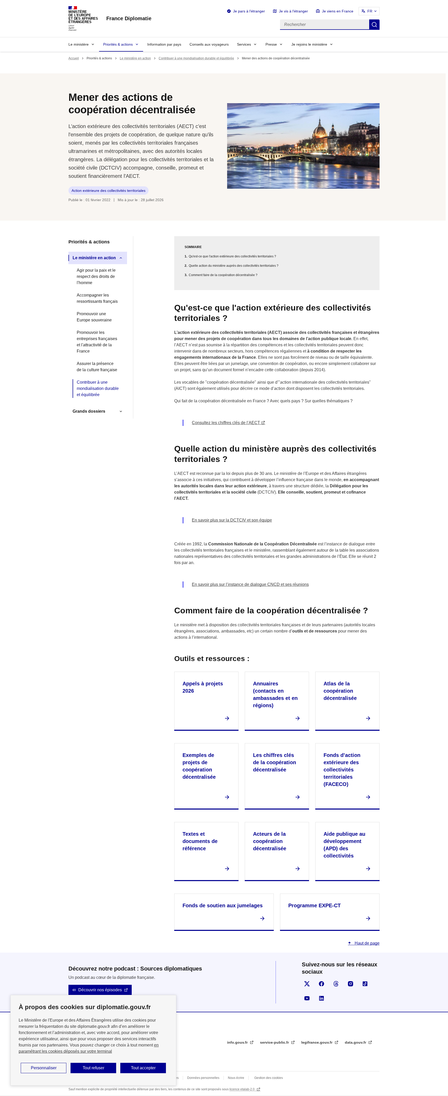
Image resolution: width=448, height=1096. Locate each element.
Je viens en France (337, 11)
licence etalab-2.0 (242, 1089)
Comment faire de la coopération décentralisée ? (223, 275)
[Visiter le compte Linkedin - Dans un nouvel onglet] (321, 998)
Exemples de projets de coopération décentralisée (199, 766)
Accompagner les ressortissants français (97, 298)
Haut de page (367, 943)
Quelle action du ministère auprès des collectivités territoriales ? (233, 266)
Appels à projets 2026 (203, 687)
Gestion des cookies (268, 1078)
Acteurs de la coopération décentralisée (269, 841)
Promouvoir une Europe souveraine (94, 317)
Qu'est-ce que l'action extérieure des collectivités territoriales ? (232, 256)
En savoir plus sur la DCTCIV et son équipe (232, 520)
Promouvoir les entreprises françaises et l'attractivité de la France (97, 341)
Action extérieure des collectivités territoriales (108, 190)
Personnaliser (44, 1068)
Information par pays (164, 44)
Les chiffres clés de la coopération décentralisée (274, 762)
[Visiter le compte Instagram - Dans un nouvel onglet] (350, 984)
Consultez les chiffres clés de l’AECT (226, 422)
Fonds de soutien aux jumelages (223, 905)
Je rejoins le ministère (309, 44)
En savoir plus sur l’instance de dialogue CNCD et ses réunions (250, 584)
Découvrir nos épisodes (100, 990)
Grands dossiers (89, 411)
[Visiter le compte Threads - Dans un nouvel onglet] (336, 984)
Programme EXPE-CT (314, 905)
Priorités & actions (118, 44)
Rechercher (374, 24)
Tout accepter (143, 1068)
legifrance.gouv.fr (317, 1042)
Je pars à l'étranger (249, 11)
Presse (271, 44)
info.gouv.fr (238, 1042)
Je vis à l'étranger (293, 11)
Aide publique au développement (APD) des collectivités (344, 845)
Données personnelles (203, 1078)
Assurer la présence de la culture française (97, 366)
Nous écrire (236, 1078)
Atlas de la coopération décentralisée (340, 691)
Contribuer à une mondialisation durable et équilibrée (196, 58)
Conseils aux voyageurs (209, 44)
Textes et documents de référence (200, 841)
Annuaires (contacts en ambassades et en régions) (275, 694)
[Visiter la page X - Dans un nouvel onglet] (307, 984)
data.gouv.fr (356, 1042)
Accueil (73, 58)
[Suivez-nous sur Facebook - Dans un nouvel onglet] (321, 984)
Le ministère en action (135, 58)
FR (369, 11)
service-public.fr (275, 1042)
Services (244, 44)
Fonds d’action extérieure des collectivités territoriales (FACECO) (342, 769)
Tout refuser (93, 1068)
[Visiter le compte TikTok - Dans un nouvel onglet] (365, 984)
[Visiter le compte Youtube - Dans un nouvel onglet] (307, 998)
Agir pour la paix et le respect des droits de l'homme (96, 276)
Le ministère (78, 44)
